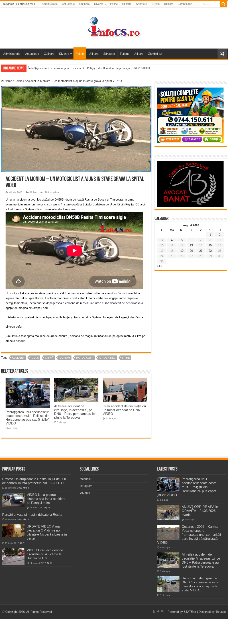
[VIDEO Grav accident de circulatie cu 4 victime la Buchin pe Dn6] (13, 556)
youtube (85, 492)
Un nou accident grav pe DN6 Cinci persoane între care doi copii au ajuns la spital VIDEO (200, 584)
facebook (86, 479)
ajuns (35, 357)
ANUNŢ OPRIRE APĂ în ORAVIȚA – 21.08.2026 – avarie (200, 511)
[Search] (223, 4)
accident (18, 357)
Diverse (99, 4)
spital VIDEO (107, 357)
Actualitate (68, 4)
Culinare (84, 4)
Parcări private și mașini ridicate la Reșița (32, 514)
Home (8, 81)
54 (27, 488)
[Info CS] (114, 27)
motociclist (84, 357)
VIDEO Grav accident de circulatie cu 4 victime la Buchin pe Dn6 (45, 554)
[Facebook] (158, 611)
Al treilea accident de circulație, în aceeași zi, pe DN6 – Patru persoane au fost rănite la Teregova (75, 411)
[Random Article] (222, 54)
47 (48, 507)
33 (27, 519)
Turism (155, 4)
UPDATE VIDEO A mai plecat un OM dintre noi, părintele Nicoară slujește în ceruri (47, 532)
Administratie (50, 4)
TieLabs (221, 611)
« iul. (160, 266)
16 (219, 245)
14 (200, 245)
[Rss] (154, 611)
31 (24, 543)
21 (200, 250)
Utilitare (127, 4)
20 (191, 250)
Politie (114, 4)
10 (161, 245)
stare (126, 357)
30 (51, 563)
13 (191, 245)
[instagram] (162, 611)
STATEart (190, 611)
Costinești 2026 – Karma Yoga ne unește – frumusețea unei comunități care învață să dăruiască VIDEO (189, 534)
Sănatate (141, 4)
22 (210, 250)
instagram (86, 485)
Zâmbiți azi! (185, 4)
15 (210, 245)
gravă (49, 357)
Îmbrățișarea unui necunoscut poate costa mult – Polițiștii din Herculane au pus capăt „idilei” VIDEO (89, 68)
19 (181, 250)
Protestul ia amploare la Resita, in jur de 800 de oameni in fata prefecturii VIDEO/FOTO (34, 481)
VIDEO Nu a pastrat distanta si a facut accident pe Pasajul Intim (46, 499)
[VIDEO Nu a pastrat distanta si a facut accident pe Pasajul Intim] (13, 500)
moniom (64, 357)
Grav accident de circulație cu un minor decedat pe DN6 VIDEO (124, 410)
